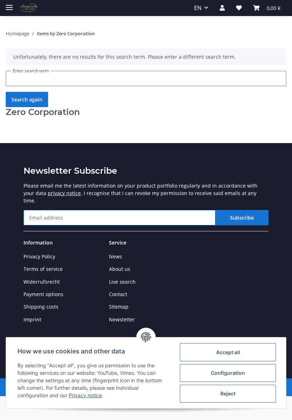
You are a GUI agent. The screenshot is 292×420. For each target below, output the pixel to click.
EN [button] (198, 8)
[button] (222, 8)
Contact (118, 294)
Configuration (228, 373)
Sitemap (119, 306)
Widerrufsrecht (42, 281)
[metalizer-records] (29, 8)
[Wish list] (238, 8)
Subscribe (242, 217)
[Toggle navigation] (9, 4)
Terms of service (43, 269)
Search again (26, 99)
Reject (227, 393)
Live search (122, 281)
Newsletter (122, 319)
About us (119, 269)
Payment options (43, 294)
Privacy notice (85, 395)
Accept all (228, 352)
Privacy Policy (39, 256)
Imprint (32, 319)
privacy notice (64, 193)
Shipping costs (41, 306)
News (115, 256)
